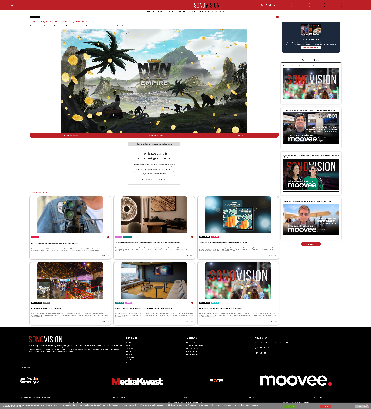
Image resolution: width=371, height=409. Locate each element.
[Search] (275, 5)
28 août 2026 (105, 255)
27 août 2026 (189, 255)
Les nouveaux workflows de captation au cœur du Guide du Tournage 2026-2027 (223, 242)
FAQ (185, 397)
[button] (235, 135)
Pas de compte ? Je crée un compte (154, 179)
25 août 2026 (189, 321)
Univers (161, 12)
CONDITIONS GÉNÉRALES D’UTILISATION (297, 402)
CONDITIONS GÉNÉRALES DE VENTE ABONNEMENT (185, 402)
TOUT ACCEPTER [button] (289, 406)
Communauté (203, 12)
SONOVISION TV (218, 12)
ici (23, 407)
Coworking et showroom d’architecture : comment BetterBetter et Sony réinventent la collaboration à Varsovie (147, 242)
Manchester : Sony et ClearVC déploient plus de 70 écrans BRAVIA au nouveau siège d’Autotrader (144, 308)
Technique (171, 12)
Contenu (181, 12)
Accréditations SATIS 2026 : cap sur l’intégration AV (46, 308)
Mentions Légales (119, 397)
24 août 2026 (273, 321)
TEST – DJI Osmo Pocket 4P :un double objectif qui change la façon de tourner (54, 243)
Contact (252, 397)
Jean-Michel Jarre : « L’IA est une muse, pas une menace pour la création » (309, 201)
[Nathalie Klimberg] (65, 135)
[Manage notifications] (367, 405)
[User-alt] (270, 5)
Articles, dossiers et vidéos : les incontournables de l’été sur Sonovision (220, 308)
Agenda (46, 302)
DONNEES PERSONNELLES (74, 402)
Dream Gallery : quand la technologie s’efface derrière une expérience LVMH (309, 110)
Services (191, 12)
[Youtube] (265, 353)
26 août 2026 (273, 255)
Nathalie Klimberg (72, 135)
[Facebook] (262, 5)
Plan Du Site (318, 397)
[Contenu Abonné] (277, 17)
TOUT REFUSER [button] (325, 406)
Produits (151, 12)
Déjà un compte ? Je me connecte (154, 174)
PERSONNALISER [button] (362, 406)
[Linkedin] (266, 5)
